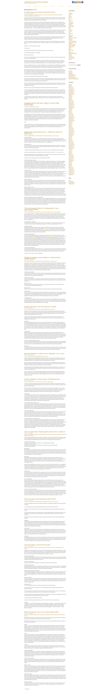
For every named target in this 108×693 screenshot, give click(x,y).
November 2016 (71, 91)
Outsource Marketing (72, 41)
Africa (70, 15)
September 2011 (72, 160)
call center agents (49, 236)
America (70, 16)
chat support (33, 238)
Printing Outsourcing (46, 261)
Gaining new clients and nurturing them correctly (40, 306)
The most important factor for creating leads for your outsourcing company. (41, 208)
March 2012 (71, 154)
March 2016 (71, 100)
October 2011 (71, 159)
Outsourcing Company (50, 211)
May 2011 (70, 164)
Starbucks (31, 15)
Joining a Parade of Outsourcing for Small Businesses (42, 379)
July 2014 (70, 122)
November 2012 (71, 145)
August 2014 (71, 121)
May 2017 (70, 85)
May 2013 (70, 138)
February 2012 (71, 155)
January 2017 (71, 89)
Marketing (70, 36)
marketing (44, 235)
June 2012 (70, 151)
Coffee (37, 14)
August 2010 (71, 174)
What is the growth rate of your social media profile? (41, 612)
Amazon (40, 211)
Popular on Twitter (72, 45)
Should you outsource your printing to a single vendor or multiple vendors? (42, 258)
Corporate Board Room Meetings (56, 14)
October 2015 (71, 106)
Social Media (30, 434)
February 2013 (71, 142)
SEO (49, 434)
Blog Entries (43, 547)
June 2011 (70, 163)
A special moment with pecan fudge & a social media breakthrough (41, 103)
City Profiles (71, 22)
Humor (70, 27)
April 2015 (70, 112)
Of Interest (30, 106)
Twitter (34, 579)
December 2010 (71, 170)
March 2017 (71, 86)
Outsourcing (44, 211)
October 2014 (71, 119)
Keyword (70, 31)
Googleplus (42, 614)
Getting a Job (71, 25)
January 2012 (71, 156)
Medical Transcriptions (73, 37)
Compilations (71, 23)
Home (29, 6)
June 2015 (70, 110)
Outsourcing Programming (47, 135)
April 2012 (70, 153)
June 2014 (70, 124)
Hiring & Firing (71, 26)
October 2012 (71, 146)
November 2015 (71, 104)
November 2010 (71, 171)
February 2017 (71, 88)
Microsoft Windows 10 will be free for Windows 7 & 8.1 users (44, 353)
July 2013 (70, 136)
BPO (69, 18)
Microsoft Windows (38, 356)
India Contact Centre (72, 75)
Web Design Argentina (73, 77)
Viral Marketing (57, 547)
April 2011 (70, 165)
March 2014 (71, 127)
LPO (69, 34)
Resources (70, 6)
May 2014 (70, 125)
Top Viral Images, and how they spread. (37, 545)
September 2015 (72, 107)
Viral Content (52, 547)
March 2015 (71, 113)
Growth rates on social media (49, 614)
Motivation (70, 39)
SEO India (70, 71)
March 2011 (71, 166)
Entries (71, 181)
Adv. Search (37, 6)
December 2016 (71, 90)
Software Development (32, 135)
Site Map (78, 6)
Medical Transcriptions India (74, 78)
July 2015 (70, 109)
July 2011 (70, 162)
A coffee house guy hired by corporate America (39, 12)
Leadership (71, 33)
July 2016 (70, 95)
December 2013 (71, 130)
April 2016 (70, 99)
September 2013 (72, 134)
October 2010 (71, 172)
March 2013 (71, 140)
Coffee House (41, 14)
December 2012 (71, 144)
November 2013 (71, 131)
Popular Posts (71, 46)
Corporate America (47, 14)
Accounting (71, 14)
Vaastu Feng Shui (72, 58)
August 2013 (71, 135)
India (69, 28)
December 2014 (71, 117)
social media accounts (39, 620)
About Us (53, 6)
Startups (70, 54)
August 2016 (71, 94)
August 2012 (71, 148)
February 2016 (71, 101)
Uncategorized (71, 57)
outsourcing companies (45, 229)
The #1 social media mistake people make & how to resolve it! (44, 432)
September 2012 (72, 147)
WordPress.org (71, 183)
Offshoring (41, 135)
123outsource (31, 13)
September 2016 (72, 93)
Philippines (71, 43)
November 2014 (71, 118)
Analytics (70, 17)
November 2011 (71, 157)
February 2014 (71, 128)
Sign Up (45, 6)
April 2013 (70, 139)
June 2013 (70, 137)
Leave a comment (36, 15)
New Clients (46, 309)
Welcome (70, 59)
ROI (47, 434)
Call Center (71, 19)
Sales (70, 49)
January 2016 (71, 102)
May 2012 (70, 152)
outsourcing (34, 214)
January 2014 (71, 129)
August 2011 (71, 161)
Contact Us (61, 6)
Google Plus (44, 464)
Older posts (26, 688)
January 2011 (71, 169)
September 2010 (72, 173)
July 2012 (70, 149)
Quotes (70, 48)
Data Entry (70, 24)
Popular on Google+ (72, 44)
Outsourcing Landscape (47, 501)
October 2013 (71, 133)
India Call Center (72, 74)
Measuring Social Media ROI (41, 434)
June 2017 (70, 84)
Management (30, 14)
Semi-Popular (38, 309)
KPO (69, 32)
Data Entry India (71, 76)
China (70, 20)
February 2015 (71, 115)
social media (43, 248)
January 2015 (71, 116)
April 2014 (70, 126)
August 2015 (71, 108)
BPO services (62, 239)
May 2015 (70, 111)
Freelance (40, 381)
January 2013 (71, 143)
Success (70, 55)
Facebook (39, 451)
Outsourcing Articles (31, 211)
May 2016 (70, 98)
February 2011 (71, 168)
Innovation (70, 29)
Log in (70, 180)
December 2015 (71, 103)
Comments (71, 182)
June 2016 (70, 97)
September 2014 (72, 120)
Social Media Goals (58, 434)
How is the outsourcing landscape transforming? (40, 499)
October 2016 (71, 92)
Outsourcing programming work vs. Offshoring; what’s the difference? (43, 132)
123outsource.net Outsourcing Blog (36, 2)
